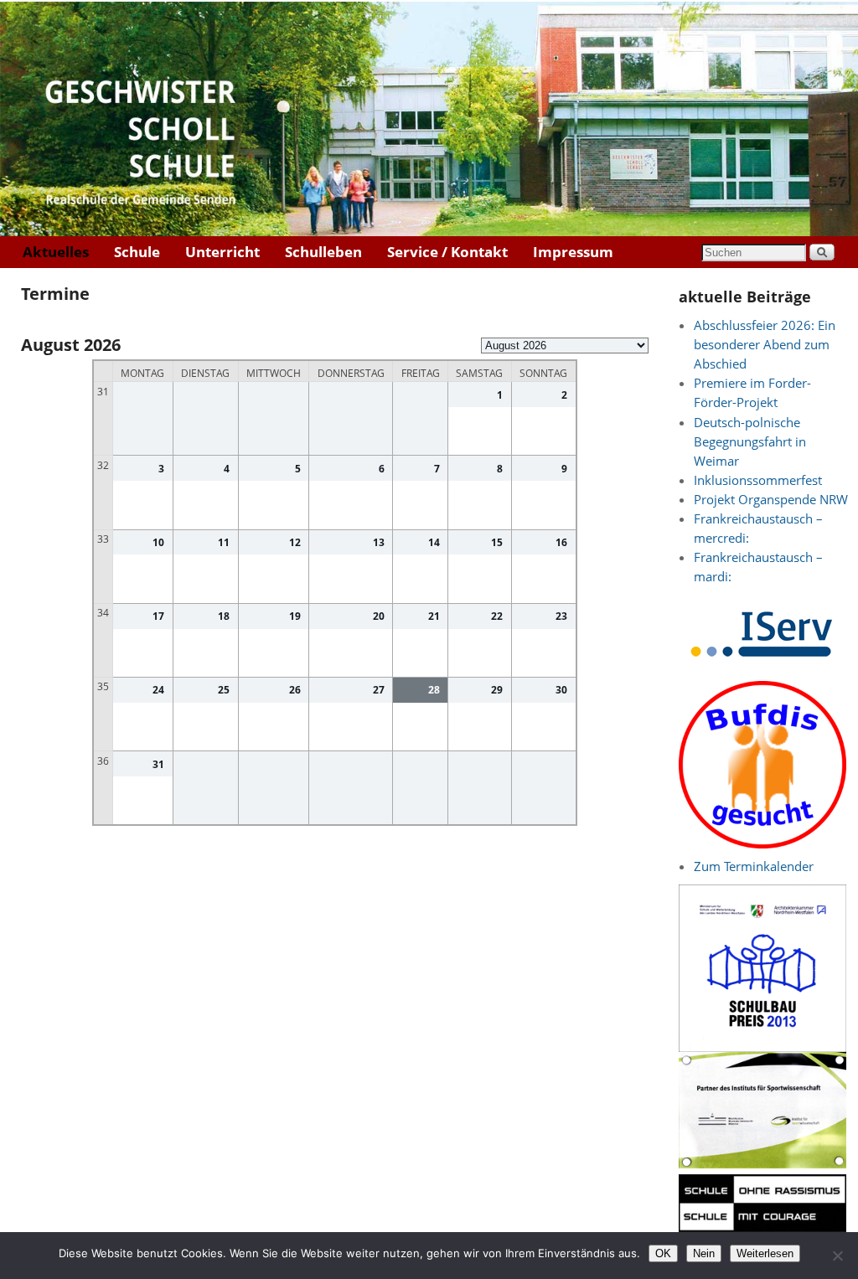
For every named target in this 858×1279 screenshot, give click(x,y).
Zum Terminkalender (754, 866)
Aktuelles (56, 251)
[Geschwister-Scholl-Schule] (429, 119)
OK (663, 1253)
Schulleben (323, 251)
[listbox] (565, 345)
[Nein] (837, 1255)
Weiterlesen (765, 1253)
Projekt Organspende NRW (771, 499)
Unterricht (222, 251)
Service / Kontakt (447, 251)
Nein (704, 1253)
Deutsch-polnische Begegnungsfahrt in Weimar (750, 442)
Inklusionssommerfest (758, 480)
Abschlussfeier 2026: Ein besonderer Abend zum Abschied (764, 345)
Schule (137, 251)
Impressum (573, 251)
